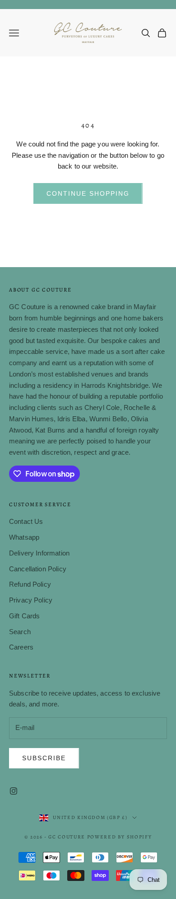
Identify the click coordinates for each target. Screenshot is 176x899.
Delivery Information (39, 553)
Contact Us (26, 521)
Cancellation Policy (37, 569)
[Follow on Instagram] (13, 790)
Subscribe (44, 758)
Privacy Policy (30, 600)
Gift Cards (24, 616)
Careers (21, 647)
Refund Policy (30, 584)
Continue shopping (87, 193)
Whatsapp (24, 537)
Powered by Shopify (119, 836)
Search (20, 631)
